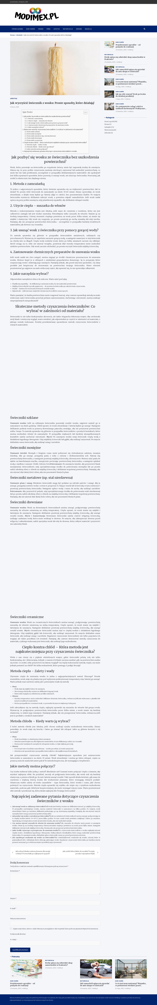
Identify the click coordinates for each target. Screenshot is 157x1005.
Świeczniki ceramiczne (34, 140)
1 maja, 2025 (119, 99)
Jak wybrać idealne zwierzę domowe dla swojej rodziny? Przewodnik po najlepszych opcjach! (33, 852)
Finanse (40, 29)
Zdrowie (79, 29)
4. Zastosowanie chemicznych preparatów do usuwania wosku (48, 125)
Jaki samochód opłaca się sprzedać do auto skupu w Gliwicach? (130, 70)
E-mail (13, 908)
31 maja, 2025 (120, 87)
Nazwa (13, 898)
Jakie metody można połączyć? (37, 149)
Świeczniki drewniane (34, 138)
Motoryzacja (68, 29)
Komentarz (15, 871)
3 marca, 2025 (14, 107)
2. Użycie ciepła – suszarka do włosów (40, 121)
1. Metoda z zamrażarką (35, 118)
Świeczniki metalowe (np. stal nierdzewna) (41, 136)
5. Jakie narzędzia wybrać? (35, 127)
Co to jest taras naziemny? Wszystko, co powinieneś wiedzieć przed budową (131, 84)
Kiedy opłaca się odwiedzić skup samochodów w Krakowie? (58, 964)
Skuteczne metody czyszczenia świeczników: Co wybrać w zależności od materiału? (53, 129)
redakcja (130, 50)
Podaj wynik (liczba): (18, 934)
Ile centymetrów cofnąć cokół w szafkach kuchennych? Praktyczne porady (130, 108)
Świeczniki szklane (33, 131)
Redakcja (88, 29)
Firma (48, 29)
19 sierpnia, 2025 (121, 50)
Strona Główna (17, 29)
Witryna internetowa (18, 919)
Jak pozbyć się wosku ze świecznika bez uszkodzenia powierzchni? (47, 116)
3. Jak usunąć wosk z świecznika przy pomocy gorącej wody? (47, 123)
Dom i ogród (30, 29)
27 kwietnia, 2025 (121, 111)
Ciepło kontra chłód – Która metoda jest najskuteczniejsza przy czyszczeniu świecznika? (55, 142)
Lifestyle (57, 29)
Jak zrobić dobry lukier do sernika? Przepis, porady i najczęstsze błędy (79, 852)
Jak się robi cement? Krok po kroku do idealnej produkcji (131, 95)
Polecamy (16, 956)
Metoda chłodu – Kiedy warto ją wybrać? (40, 147)
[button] (84, 113)
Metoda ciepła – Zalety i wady (37, 144)
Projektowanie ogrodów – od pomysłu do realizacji (128, 46)
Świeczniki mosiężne (34, 134)
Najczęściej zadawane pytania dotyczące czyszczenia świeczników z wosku (50, 151)
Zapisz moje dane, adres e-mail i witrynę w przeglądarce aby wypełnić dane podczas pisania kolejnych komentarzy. (55, 929)
